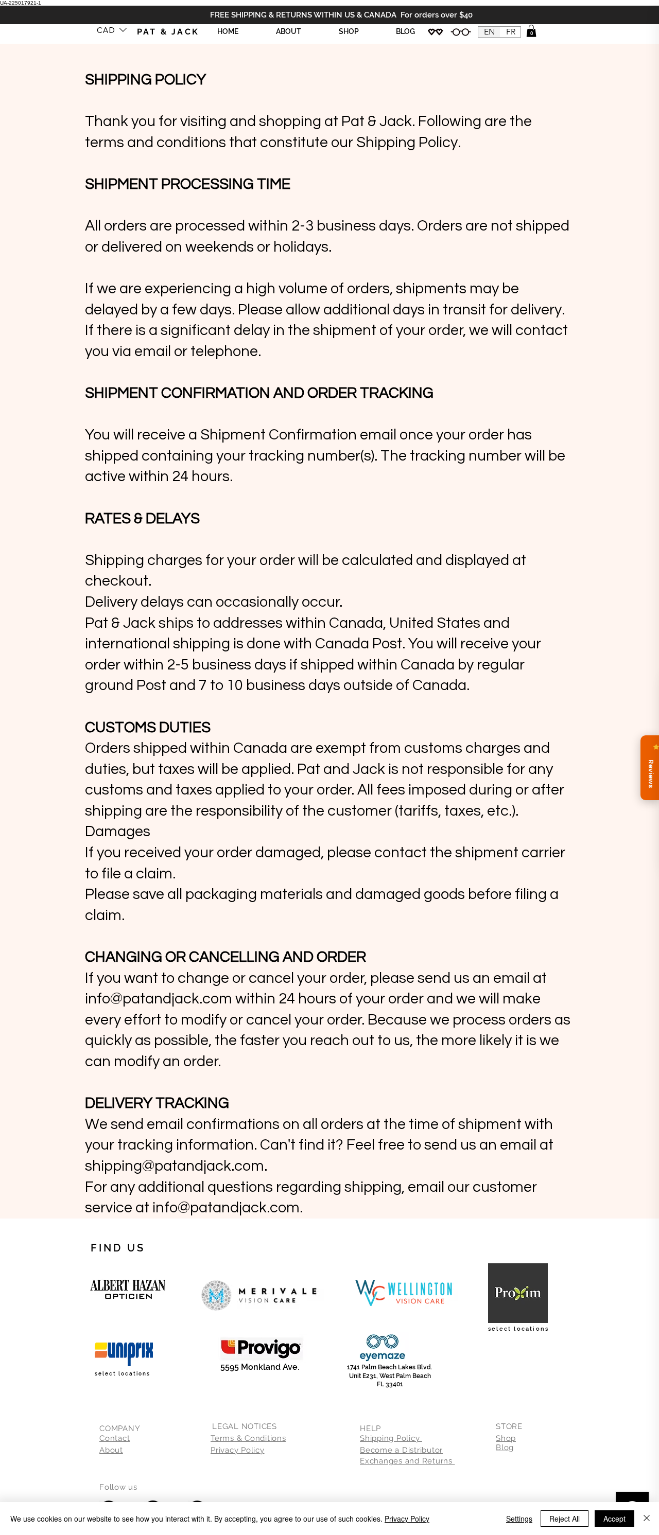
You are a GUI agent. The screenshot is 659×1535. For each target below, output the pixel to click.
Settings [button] (519, 1518)
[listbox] (111, 30)
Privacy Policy (407, 1518)
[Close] (646, 1518)
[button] (111, 30)
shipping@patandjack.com (174, 1166)
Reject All (564, 1518)
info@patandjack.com (158, 999)
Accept (614, 1518)
